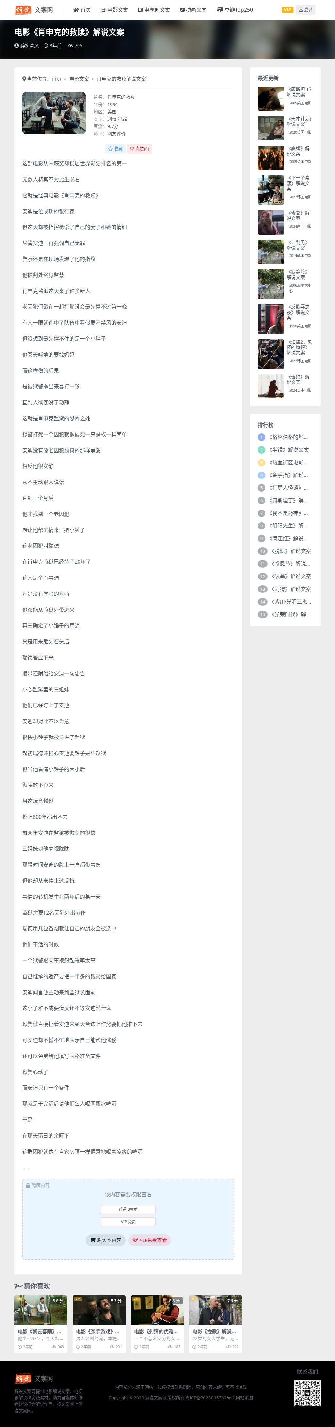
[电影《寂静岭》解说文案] (271, 284)
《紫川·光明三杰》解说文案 (301, 601)
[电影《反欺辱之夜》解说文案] (271, 319)
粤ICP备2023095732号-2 (210, 1398)
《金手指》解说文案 (290, 474)
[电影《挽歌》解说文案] (215, 1310)
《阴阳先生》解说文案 (293, 525)
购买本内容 (108, 1240)
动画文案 (196, 9)
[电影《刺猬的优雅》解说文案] (157, 1310)
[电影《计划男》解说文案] (271, 252)
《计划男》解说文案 (298, 245)
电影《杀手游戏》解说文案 (98, 1334)
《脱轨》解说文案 (290, 551)
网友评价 (116, 133)
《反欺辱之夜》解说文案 (298, 312)
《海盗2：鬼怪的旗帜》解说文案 (299, 347)
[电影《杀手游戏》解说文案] (99, 1310)
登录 (308, 9)
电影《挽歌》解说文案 (214, 1334)
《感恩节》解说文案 (292, 563)
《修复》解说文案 (298, 215)
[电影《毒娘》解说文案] (271, 386)
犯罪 (122, 119)
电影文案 (117, 9)
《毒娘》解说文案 (298, 379)
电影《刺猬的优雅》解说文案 (156, 1334)
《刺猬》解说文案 (290, 588)
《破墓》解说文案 (290, 576)
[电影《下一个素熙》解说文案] (271, 190)
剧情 (111, 119)
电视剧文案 (157, 9)
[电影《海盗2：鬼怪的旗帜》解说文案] (271, 354)
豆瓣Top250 (238, 9)
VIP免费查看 (152, 1240)
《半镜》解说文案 (288, 449)
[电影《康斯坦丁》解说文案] (271, 99)
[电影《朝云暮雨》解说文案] (40, 1310)
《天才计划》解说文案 (299, 121)
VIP (287, 9)
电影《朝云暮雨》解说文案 (40, 1334)
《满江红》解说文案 (290, 538)
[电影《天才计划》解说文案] (271, 128)
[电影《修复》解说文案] (271, 222)
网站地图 (244, 1398)
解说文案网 (156, 1398)
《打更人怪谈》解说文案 (296, 487)
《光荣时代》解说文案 (295, 614)
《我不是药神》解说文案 (296, 513)
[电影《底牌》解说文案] (271, 158)
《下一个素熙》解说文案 (298, 183)
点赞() (142, 148)
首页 (85, 9)
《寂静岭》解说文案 (298, 274)
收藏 (118, 148)
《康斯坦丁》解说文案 (299, 92)
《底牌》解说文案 (298, 151)
